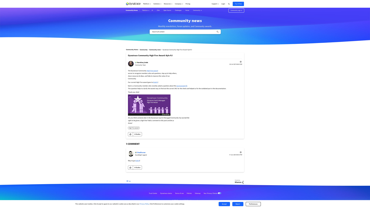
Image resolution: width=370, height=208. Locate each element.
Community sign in (236, 10)
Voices (187, 10)
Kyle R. (155, 82)
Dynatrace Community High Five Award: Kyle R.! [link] (177, 50)
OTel (158, 10)
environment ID (182, 86)
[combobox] (185, 31)
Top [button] (129, 181)
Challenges (178, 10)
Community (196, 10)
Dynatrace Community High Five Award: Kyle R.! (150, 55)
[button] (224, 204)
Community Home (132, 10)
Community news (155, 50)
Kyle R (137, 161)
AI (152, 10)
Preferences (253, 204)
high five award (134, 128)
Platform (145, 10)
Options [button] (240, 62)
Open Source (167, 10)
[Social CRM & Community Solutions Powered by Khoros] (239, 182)
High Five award (152, 71)
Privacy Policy (144, 204)
